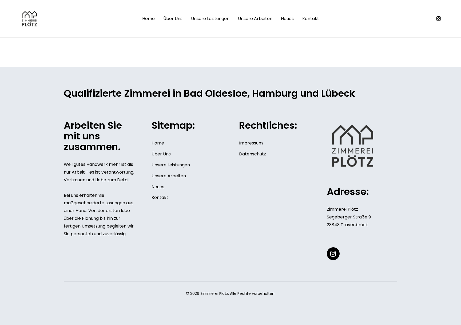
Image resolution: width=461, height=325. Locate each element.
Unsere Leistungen (210, 18)
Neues (287, 18)
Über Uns (172, 18)
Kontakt (310, 18)
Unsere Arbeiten (255, 18)
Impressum (251, 143)
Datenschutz (252, 154)
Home (148, 18)
